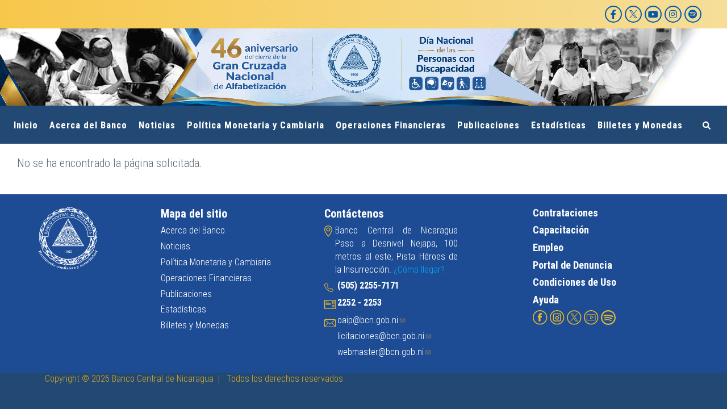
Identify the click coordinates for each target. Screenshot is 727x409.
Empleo (548, 247)
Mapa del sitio (194, 213)
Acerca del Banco (88, 125)
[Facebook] (613, 14)
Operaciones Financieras (391, 125)
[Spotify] (692, 14)
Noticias (157, 125)
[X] (633, 14)
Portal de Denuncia (572, 265)
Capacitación (561, 230)
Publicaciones (488, 125)
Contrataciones (565, 213)
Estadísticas (558, 125)
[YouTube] (653, 14)
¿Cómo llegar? (419, 269)
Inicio (26, 125)
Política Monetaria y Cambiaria (255, 125)
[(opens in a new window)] (540, 316)
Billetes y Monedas (640, 125)
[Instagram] (673, 14)
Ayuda (546, 300)
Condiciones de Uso (574, 282)
